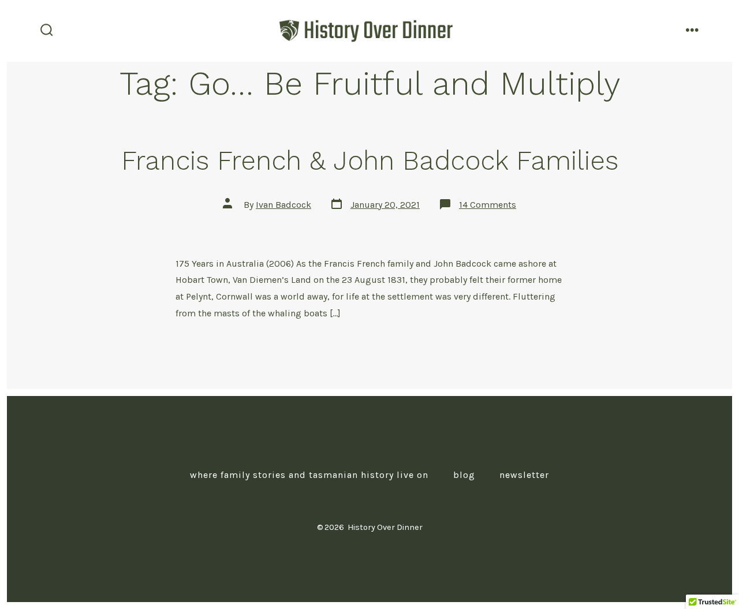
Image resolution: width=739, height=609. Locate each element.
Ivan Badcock (283, 204)
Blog (464, 474)
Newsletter (524, 474)
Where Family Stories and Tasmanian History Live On (309, 474)
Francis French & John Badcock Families (369, 160)
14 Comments (487, 204)
